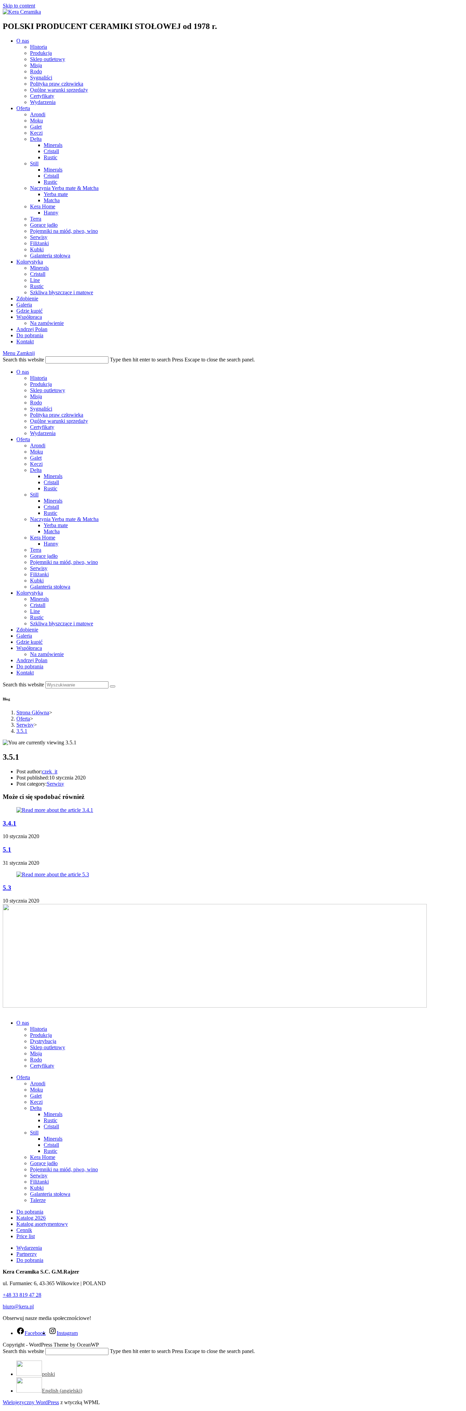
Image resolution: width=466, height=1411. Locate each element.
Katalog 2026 (31, 1218)
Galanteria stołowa (50, 587)
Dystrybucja (43, 1041)
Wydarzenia (43, 433)
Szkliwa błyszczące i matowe (61, 623)
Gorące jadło (44, 556)
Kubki (37, 580)
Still (34, 494)
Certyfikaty (42, 427)
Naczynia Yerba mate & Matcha (64, 519)
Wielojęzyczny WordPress (31, 1402)
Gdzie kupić (29, 642)
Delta (36, 470)
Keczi (36, 464)
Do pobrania (29, 666)
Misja (36, 396)
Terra (35, 550)
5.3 (7, 887)
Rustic (50, 488)
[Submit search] (112, 686)
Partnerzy (26, 1254)
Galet (36, 458)
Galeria (24, 636)
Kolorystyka (29, 593)
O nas (22, 372)
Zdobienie (27, 630)
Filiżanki (39, 574)
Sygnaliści (41, 409)
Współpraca (29, 648)
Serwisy (38, 568)
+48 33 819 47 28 (22, 1295)
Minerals (53, 476)
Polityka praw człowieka (56, 415)
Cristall (51, 482)
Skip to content (19, 6)
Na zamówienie (47, 654)
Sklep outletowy (47, 390)
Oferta (23, 439)
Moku (36, 452)
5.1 (7, 849)
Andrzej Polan (31, 660)
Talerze (38, 1200)
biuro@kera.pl (18, 1306)
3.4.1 (9, 823)
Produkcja (41, 384)
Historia (38, 378)
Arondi (37, 445)
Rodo (36, 402)
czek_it (49, 771)
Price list (25, 1236)
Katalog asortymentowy (42, 1224)
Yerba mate (56, 525)
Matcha (52, 531)
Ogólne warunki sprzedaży (59, 421)
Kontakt (25, 672)
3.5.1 (21, 731)
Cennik (24, 1230)
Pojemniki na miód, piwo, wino (64, 562)
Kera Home (42, 537)
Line (35, 611)
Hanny (51, 544)
